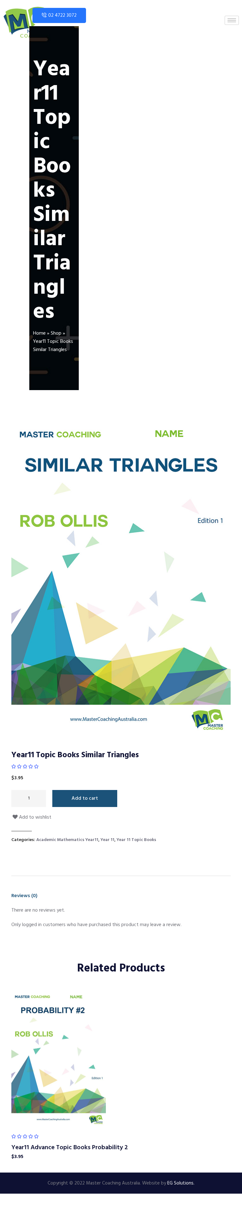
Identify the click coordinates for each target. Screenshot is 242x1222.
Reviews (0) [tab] (24, 896)
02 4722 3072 (62, 15)
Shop (56, 333)
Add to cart (85, 798)
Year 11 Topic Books (136, 840)
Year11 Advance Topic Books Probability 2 (69, 1148)
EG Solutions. (180, 1183)
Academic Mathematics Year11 (67, 840)
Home (39, 333)
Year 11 (107, 840)
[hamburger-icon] (232, 20)
